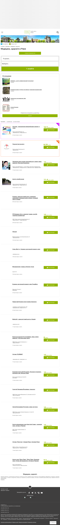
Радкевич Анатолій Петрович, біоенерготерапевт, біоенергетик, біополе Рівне (26, 372)
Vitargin (14, 231)
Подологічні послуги (18, 144)
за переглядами (16, 121)
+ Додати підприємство (30, 53)
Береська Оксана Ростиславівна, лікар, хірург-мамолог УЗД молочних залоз (25, 337)
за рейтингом (9, 121)
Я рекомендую (51, 129)
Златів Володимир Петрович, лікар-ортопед (25, 407)
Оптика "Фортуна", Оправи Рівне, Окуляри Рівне (26, 442)
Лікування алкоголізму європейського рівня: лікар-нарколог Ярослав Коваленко (27, 162)
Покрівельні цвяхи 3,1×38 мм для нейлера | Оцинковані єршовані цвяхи (26, 89)
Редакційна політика (32, 522)
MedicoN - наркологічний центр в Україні (23, 319)
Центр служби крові (18, 179)
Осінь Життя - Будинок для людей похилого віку (26, 249)
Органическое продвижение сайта (18, 98)
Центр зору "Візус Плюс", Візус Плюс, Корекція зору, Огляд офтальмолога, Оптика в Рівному (25, 460)
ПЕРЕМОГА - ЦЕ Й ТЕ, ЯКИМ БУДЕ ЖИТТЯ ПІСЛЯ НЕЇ (21, 80)
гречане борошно (14, 107)
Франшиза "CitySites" (5, 490)
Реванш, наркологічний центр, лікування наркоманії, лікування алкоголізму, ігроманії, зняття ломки (25, 198)
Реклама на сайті (4, 489)
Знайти (31, 69)
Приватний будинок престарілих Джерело (24, 301)
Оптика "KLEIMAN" (17, 354)
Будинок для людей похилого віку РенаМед (25, 284)
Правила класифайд (23, 522)
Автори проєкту (30, 495)
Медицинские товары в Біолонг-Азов (23, 266)
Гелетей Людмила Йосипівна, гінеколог (23, 389)
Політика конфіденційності (6, 522)
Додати (30, 115)
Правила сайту (15, 522)
